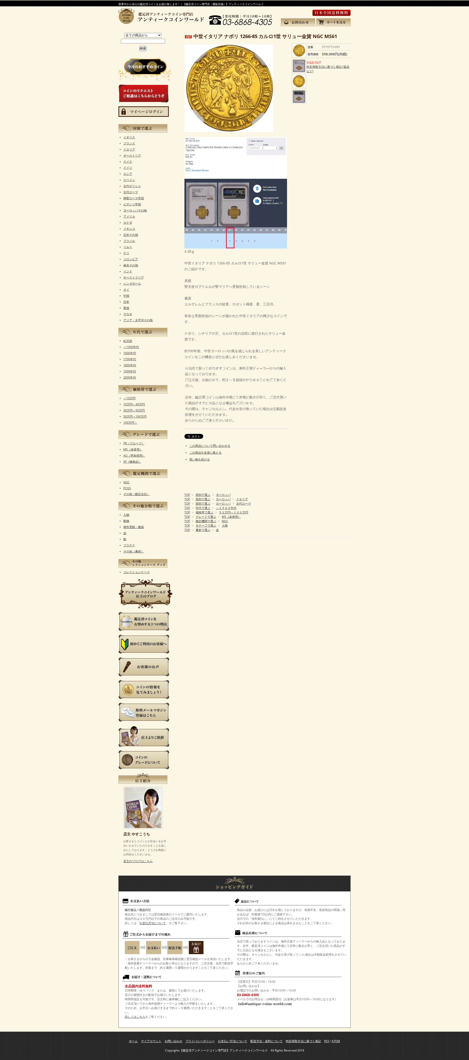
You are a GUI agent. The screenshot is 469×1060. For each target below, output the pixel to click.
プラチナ (129, 545)
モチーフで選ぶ (206, 525)
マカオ (127, 314)
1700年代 (129, 359)
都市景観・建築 (133, 527)
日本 (126, 302)
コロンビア (130, 259)
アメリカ (129, 216)
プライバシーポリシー (200, 1041)
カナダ (127, 222)
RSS (326, 1041)
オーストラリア (133, 277)
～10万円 (129, 398)
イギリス (129, 137)
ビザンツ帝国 (132, 204)
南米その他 (130, 265)
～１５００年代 (226, 508)
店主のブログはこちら (138, 861)
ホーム (133, 1041)
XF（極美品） (132, 462)
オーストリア (132, 155)
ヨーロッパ (223, 495)
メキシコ (129, 229)
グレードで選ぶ (206, 517)
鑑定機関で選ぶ (206, 521)
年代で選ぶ (203, 508)
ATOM (336, 1041)
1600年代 (129, 353)
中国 (126, 296)
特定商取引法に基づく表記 (303, 1041)
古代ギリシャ (132, 186)
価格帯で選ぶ (204, 512)
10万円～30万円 (134, 404)
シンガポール (132, 283)
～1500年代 (131, 347)
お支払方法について (152, 923)
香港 (126, 308)
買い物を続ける (199, 459)
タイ (126, 290)
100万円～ (130, 422)
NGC (225, 521)
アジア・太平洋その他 (138, 320)
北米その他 (130, 235)
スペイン (129, 180)
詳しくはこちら (135, 1017)
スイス (127, 162)
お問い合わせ (173, 1041)
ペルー (127, 247)
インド (127, 271)
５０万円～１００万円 (233, 512)
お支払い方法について (232, 1041)
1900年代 (129, 371)
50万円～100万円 (135, 416)
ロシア (127, 174)
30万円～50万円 (134, 410)
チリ (126, 253)
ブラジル (129, 241)
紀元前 (127, 341)
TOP (187, 495)
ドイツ (127, 168)
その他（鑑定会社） (136, 494)
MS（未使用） (231, 517)
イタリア (242, 499)
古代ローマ (243, 503)
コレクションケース (136, 572)
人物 (225, 525)
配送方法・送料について (266, 1041)
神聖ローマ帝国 (133, 198)
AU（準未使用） (134, 455)
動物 (126, 521)
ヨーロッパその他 (135, 210)
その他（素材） (133, 551)
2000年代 (129, 377)
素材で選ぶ (203, 530)
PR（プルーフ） (133, 443)
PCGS (127, 488)
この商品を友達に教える (205, 452)
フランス (129, 143)
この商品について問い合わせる (209, 446)
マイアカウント (151, 1041)
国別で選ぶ (203, 495)
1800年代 (129, 365)
